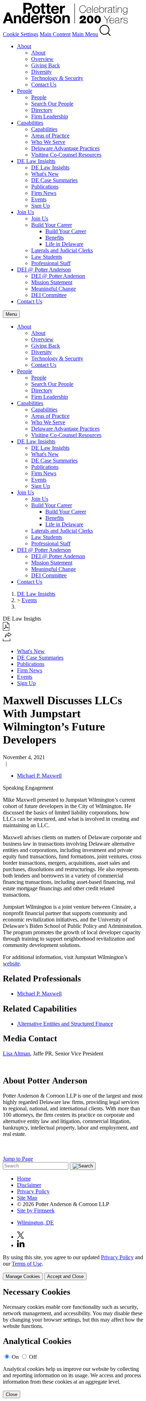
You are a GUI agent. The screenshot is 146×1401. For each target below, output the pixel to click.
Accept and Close (65, 1276)
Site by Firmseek (36, 1210)
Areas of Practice (50, 136)
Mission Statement (51, 282)
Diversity (41, 72)
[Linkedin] (20, 1245)
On (15, 1357)
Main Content (55, 34)
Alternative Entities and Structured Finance (65, 1024)
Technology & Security (57, 78)
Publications (44, 187)
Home (24, 1179)
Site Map (27, 1198)
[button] (7, 639)
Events (38, 199)
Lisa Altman (16, 1053)
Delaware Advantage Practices (65, 148)
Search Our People (52, 104)
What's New (45, 174)
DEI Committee (49, 295)
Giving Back (45, 65)
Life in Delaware (64, 244)
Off (33, 1357)
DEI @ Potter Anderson (44, 270)
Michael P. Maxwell (39, 776)
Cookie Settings (20, 34)
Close (11, 1394)
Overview (42, 59)
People (24, 91)
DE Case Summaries (54, 180)
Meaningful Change (53, 289)
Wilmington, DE (35, 1223)
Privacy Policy (33, 1191)
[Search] (105, 34)
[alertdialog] (73, 1342)
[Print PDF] (6, 629)
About (24, 46)
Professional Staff (51, 263)
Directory (41, 110)
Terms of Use (27, 1264)
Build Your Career (51, 225)
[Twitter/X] (20, 1237)
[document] (73, 1342)
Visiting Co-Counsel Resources (66, 155)
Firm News (43, 193)
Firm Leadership (49, 116)
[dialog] (73, 1267)
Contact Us (43, 85)
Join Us (25, 212)
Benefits (54, 238)
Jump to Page (18, 1159)
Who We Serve (48, 142)
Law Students (46, 257)
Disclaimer (29, 1185)
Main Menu (85, 34)
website (11, 963)
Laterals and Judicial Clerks (62, 250)
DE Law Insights (36, 161)
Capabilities (30, 123)
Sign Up (40, 206)
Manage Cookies (23, 1276)
